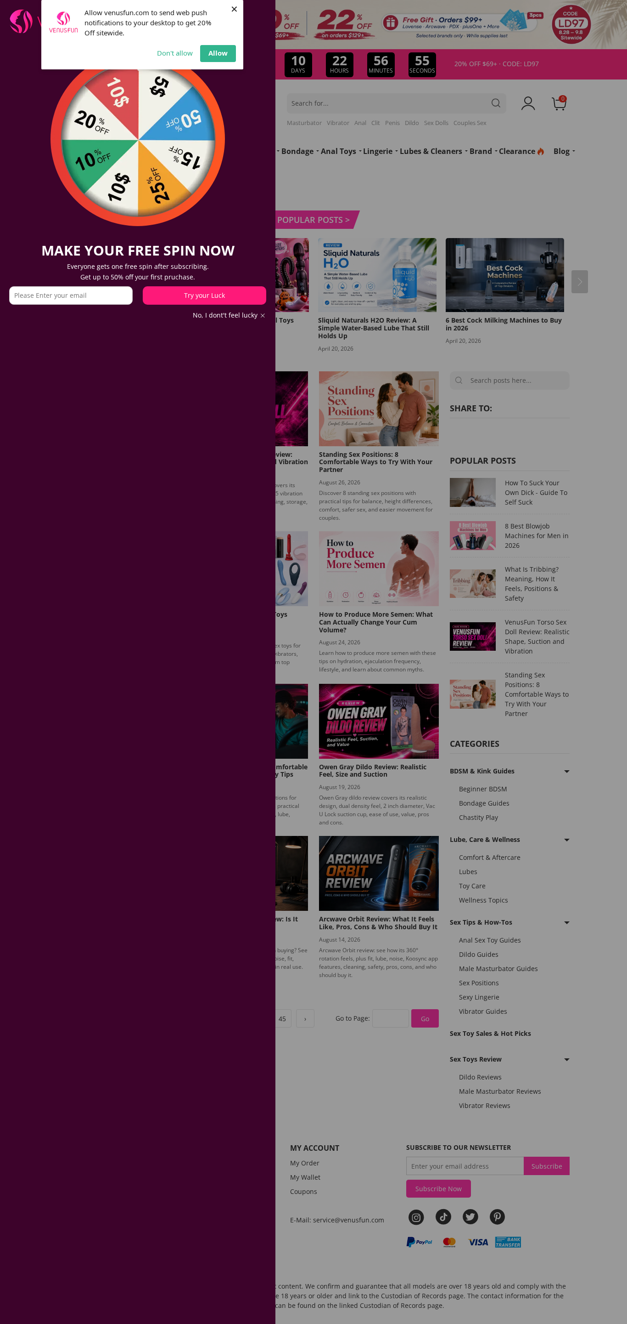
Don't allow (175, 52)
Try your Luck (204, 295)
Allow (218, 52)
